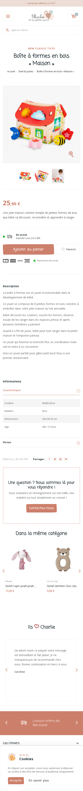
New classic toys (41, 48)
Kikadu (8, 581)
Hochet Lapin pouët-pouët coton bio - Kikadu (20, 586)
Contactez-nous (41, 508)
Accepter (16, 781)
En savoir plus (39, 781)
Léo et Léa (52, 581)
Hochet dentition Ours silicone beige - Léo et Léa (62, 586)
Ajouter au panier (28, 249)
